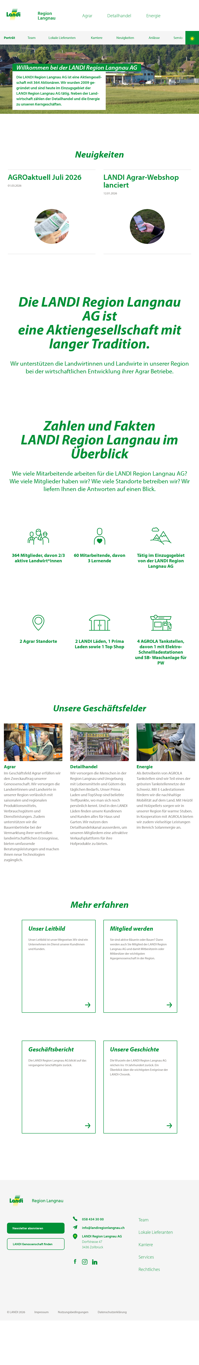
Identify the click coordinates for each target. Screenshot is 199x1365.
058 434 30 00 (93, 1219)
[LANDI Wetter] (192, 38)
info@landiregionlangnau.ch (103, 1227)
